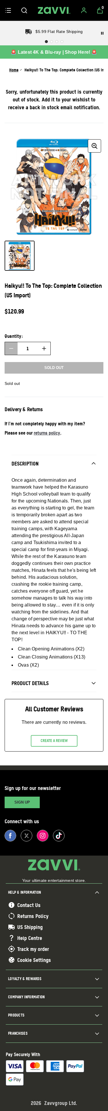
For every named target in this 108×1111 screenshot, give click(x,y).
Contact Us (29, 905)
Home (13, 69)
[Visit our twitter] (26, 835)
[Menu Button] (8, 10)
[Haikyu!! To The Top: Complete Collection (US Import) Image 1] (20, 256)
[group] (54, 186)
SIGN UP (22, 802)
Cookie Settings (34, 960)
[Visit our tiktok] (59, 835)
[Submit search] (24, 10)
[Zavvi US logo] (54, 10)
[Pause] (102, 33)
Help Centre (29, 938)
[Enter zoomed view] (94, 146)
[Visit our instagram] (42, 835)
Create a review (54, 740)
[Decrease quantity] (11, 348)
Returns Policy (32, 916)
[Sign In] (83, 10)
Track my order (33, 949)
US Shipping (30, 927)
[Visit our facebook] (10, 835)
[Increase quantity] (44, 348)
